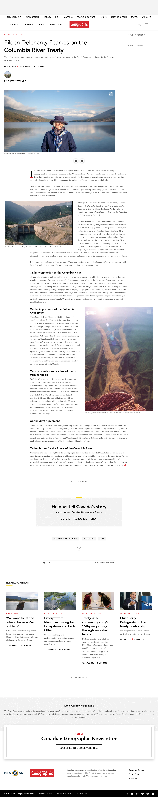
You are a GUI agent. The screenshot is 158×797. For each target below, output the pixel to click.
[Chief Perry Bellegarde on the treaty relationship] (136, 630)
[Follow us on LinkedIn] (153, 794)
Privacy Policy (64, 794)
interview (89, 539)
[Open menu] (146, 24)
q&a (102, 539)
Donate (14, 24)
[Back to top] (79, 549)
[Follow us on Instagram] (137, 794)
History (47, 17)
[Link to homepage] (79, 24)
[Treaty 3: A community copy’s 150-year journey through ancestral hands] (98, 630)
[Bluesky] (82, 161)
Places (103, 17)
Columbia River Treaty (53, 170)
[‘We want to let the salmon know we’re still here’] (22, 630)
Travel (134, 17)
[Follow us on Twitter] (132, 794)
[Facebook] (76, 161)
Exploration (32, 17)
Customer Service (136, 770)
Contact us (82, 794)
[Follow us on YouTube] (147, 794)
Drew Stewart (17, 81)
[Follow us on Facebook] (127, 794)
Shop (41, 24)
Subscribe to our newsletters (79, 748)
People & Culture (86, 17)
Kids (57, 17)
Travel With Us (56, 24)
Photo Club (134, 774)
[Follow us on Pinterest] (142, 794)
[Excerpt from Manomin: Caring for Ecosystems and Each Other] (60, 630)
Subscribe (28, 24)
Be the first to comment (104, 563)
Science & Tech (119, 17)
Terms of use (45, 794)
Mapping (68, 17)
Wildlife (146, 17)
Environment (14, 17)
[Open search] (139, 24)
